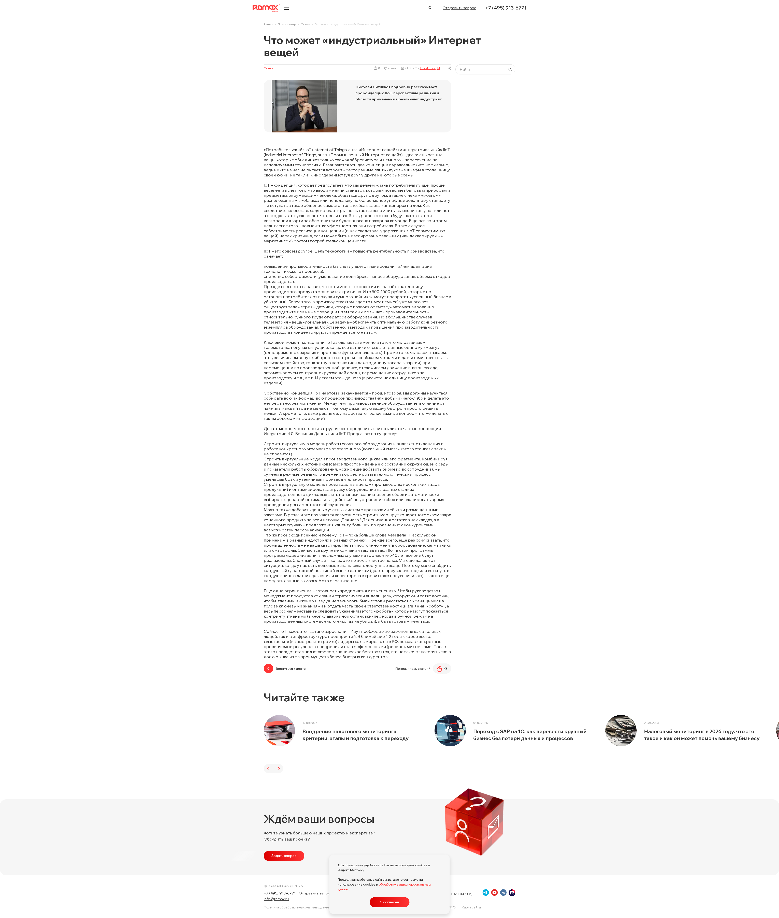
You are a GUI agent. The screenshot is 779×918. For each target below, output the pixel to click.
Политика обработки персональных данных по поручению (309, 907)
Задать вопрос (284, 856)
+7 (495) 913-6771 (505, 8)
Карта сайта (471, 907)
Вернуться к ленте (291, 668)
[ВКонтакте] (449, 68)
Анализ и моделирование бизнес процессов (187, 735)
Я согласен (389, 902)
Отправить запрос (459, 7)
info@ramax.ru (276, 899)
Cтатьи (268, 68)
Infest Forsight (430, 68)
